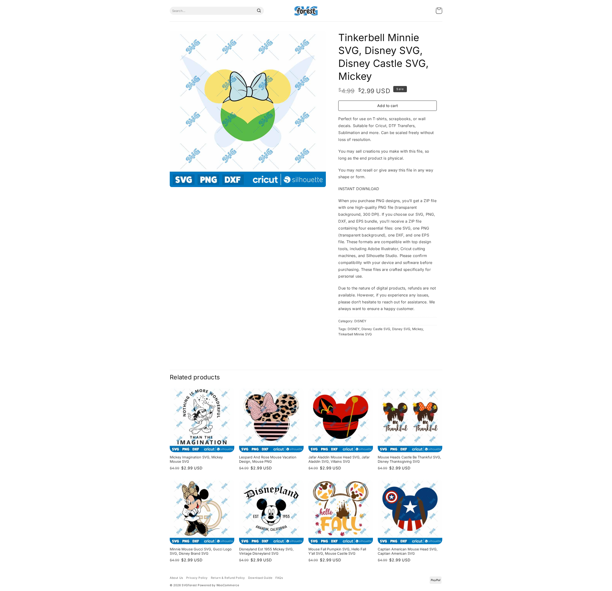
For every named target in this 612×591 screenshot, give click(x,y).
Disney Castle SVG (375, 329)
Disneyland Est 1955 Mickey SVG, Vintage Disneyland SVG (266, 551)
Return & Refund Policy (228, 578)
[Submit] (259, 11)
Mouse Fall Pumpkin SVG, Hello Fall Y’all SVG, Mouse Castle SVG (337, 551)
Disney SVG (401, 329)
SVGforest (189, 585)
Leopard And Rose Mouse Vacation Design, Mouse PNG (267, 459)
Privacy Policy (197, 578)
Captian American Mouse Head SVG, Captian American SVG (407, 551)
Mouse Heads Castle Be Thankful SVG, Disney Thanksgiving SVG (409, 459)
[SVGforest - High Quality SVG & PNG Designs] (306, 11)
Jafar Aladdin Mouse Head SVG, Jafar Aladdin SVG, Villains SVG (339, 459)
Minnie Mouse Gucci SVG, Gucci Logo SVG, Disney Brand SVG (201, 551)
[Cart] (439, 11)
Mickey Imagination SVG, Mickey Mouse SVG (196, 459)
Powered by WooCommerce (218, 585)
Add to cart (387, 105)
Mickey (417, 329)
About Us (176, 578)
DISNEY (360, 321)
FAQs (279, 578)
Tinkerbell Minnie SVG (355, 334)
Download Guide (260, 578)
